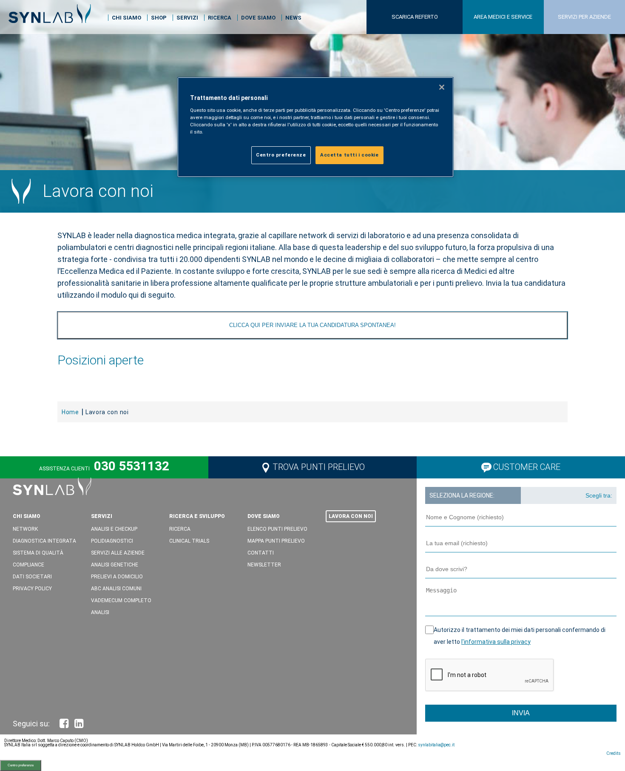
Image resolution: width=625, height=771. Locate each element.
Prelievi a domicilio (117, 577)
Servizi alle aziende (118, 553)
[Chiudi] (441, 87)
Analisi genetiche (114, 565)
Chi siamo (126, 17)
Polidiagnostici (112, 541)
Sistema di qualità (38, 553)
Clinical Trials (189, 541)
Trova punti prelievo (319, 467)
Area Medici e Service (503, 17)
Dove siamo (258, 17)
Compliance (28, 565)
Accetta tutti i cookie (349, 155)
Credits (613, 753)
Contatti (260, 553)
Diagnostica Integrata (44, 541)
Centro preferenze (21, 765)
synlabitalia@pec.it (436, 745)
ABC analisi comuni (116, 589)
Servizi (187, 17)
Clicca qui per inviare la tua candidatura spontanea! (312, 325)
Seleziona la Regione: (461, 495)
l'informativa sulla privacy (496, 641)
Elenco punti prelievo (277, 529)
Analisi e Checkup (114, 529)
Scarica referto (415, 17)
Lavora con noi (351, 516)
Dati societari (32, 577)
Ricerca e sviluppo (197, 516)
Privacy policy (32, 589)
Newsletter (264, 565)
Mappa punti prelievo (276, 541)
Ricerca (219, 17)
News (293, 17)
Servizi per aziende (584, 17)
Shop (159, 17)
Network (25, 529)
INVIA (521, 713)
